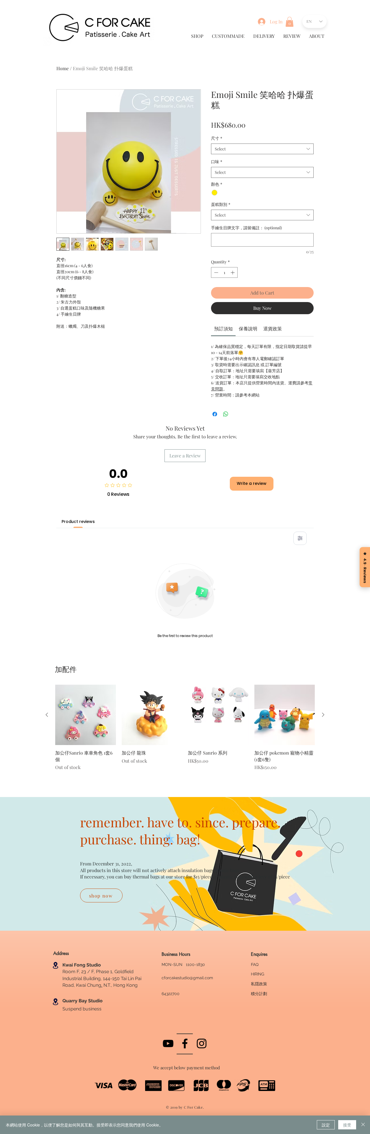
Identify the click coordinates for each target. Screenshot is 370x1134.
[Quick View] (85, 715)
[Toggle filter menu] (300, 538)
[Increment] (233, 272)
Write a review (252, 483)
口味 (216, 161)
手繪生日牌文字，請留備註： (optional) (246, 227)
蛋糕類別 (220, 204)
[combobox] (262, 149)
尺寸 (216, 138)
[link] (223, 328)
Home (62, 68)
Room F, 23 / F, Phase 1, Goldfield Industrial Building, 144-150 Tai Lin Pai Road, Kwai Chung (101, 978)
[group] (185, 730)
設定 (326, 1125)
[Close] (363, 1124)
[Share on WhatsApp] (225, 414)
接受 (347, 1125)
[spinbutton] (224, 272)
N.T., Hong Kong (120, 985)
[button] (289, 22)
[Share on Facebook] (214, 414)
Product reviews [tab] (78, 521)
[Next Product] (323, 714)
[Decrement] (215, 272)
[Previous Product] (46, 714)
